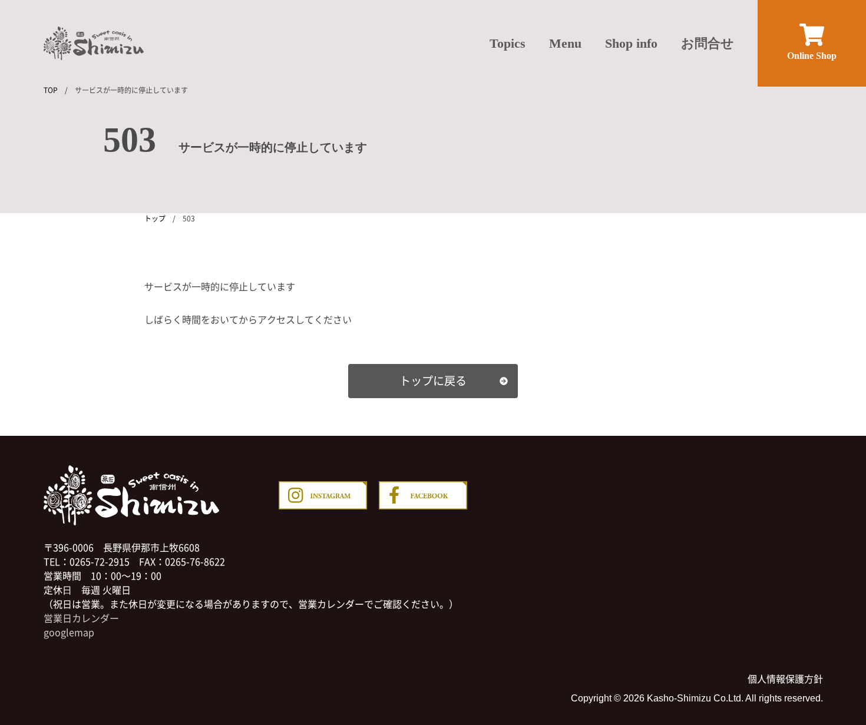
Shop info (631, 43)
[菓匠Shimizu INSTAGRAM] (323, 496)
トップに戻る (433, 380)
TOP (51, 90)
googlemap (69, 632)
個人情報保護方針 (785, 678)
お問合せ (707, 43)
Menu (565, 43)
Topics (507, 43)
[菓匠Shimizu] (94, 44)
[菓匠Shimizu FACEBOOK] (423, 496)
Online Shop (812, 56)
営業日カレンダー (81, 618)
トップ (155, 218)
